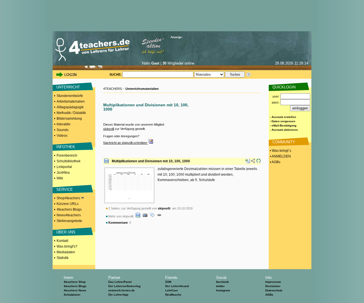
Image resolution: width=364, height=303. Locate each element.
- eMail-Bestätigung (283, 125)
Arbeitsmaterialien (71, 101)
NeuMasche (173, 294)
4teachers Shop (75, 281)
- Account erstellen (283, 117)
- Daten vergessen (282, 121)
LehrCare (171, 290)
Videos (62, 136)
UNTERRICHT (68, 87)
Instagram (223, 290)
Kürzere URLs (67, 204)
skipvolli (108, 128)
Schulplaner (72, 294)
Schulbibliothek (68, 161)
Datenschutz (273, 290)
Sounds (63, 130)
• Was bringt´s (280, 151)
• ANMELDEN (280, 156)
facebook (222, 281)
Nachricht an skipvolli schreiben (125, 142)
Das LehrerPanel (120, 281)
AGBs (269, 294)
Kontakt (62, 241)
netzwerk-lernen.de (121, 290)
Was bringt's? (67, 246)
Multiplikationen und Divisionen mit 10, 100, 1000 (151, 161)
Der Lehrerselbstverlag (124, 286)
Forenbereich (67, 155)
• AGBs (274, 162)
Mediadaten (66, 252)
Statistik (63, 258)
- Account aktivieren (284, 129)
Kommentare (118, 222)
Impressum (273, 281)
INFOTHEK (65, 147)
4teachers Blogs (69, 209)
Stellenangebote (69, 221)
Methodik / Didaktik (71, 113)
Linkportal (64, 167)
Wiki (60, 178)
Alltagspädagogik (70, 107)
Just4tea (63, 173)
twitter (220, 286)
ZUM (168, 281)
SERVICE (64, 189)
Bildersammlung (69, 119)
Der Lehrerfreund (177, 286)
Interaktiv (64, 124)
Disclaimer (272, 286)
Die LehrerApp (118, 294)
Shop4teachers (69, 198)
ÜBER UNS (65, 232)
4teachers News (75, 290)
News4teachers (69, 215)
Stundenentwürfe (70, 96)
